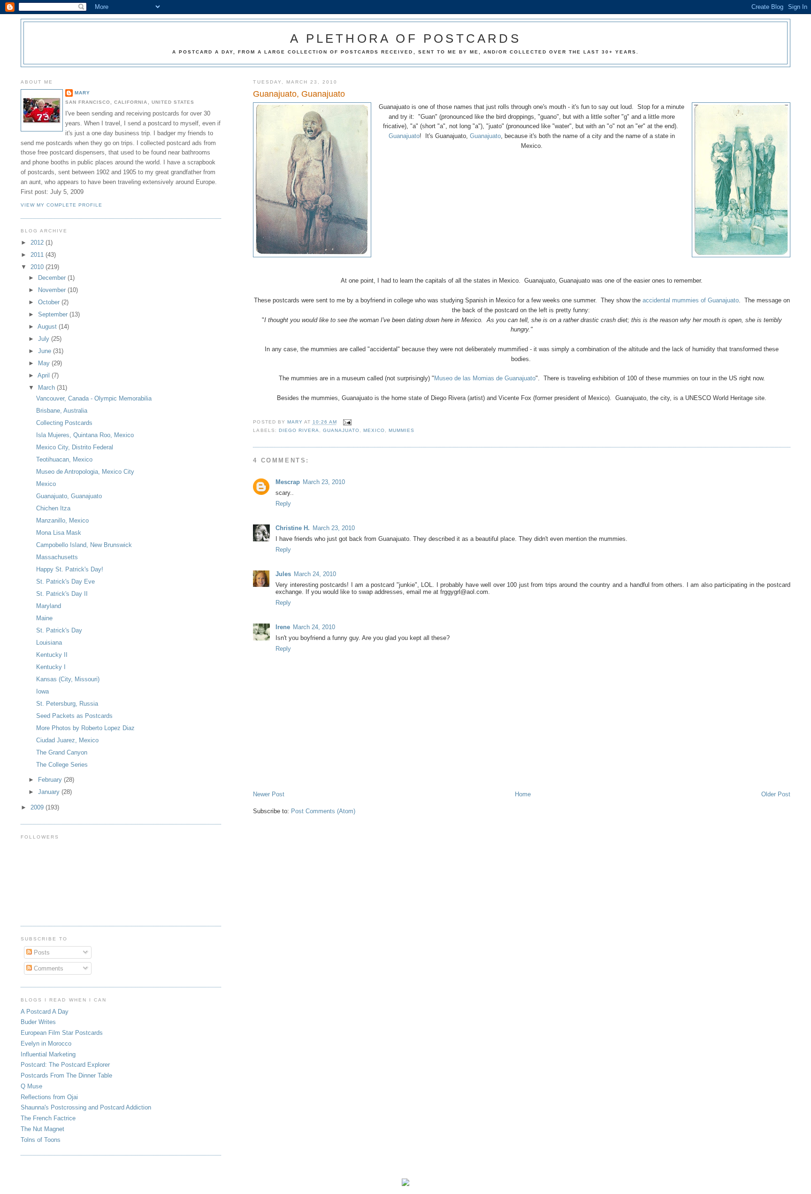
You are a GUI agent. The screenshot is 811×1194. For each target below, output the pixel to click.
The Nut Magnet (42, 1128)
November (53, 289)
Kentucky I (51, 666)
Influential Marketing (48, 1054)
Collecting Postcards (64, 422)
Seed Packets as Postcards (74, 715)
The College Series (62, 764)
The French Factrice (48, 1118)
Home (523, 794)
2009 (38, 807)
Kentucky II (52, 654)
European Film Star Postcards (62, 1032)
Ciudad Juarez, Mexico (67, 740)
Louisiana (49, 642)
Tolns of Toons (41, 1139)
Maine (44, 618)
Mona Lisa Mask (58, 532)
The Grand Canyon (61, 752)
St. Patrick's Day (59, 630)
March (47, 387)
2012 (38, 242)
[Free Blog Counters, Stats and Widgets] (405, 1183)
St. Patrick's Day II (62, 593)
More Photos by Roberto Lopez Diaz (85, 728)
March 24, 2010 (315, 574)
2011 (38, 254)
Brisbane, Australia (61, 410)
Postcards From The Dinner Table (66, 1075)
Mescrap (287, 481)
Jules (283, 574)
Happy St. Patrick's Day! (69, 569)
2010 (38, 266)
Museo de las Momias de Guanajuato (485, 378)
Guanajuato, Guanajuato (69, 496)
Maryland (48, 605)
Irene (282, 627)
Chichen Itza (53, 508)
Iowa (42, 691)
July (44, 338)
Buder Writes (38, 1021)
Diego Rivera (299, 430)
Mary (82, 92)
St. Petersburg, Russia (67, 703)
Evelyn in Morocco (46, 1043)
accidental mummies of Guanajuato (691, 300)
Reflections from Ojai (49, 1097)
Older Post (775, 794)
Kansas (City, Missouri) (67, 679)
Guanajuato (404, 135)
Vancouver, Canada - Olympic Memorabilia (94, 398)
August (48, 326)
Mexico (374, 430)
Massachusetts (57, 557)
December (53, 277)
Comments (47, 968)
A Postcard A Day (45, 1011)
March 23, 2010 (324, 481)
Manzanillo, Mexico (62, 520)
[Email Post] (347, 422)
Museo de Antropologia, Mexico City (85, 471)
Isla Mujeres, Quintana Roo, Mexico (85, 435)
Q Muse (31, 1086)
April (45, 375)
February (51, 779)
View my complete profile (61, 205)
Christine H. (292, 528)
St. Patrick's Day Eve (65, 581)
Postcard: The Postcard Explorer (65, 1064)
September (53, 314)
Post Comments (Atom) (323, 811)
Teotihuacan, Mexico (64, 459)
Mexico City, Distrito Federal (74, 447)
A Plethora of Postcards (405, 38)
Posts (41, 952)
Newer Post (268, 794)
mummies (401, 430)
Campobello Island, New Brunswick (84, 544)
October (49, 302)
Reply (283, 503)
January (49, 791)
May (45, 363)
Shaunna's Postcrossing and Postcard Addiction (86, 1107)
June (45, 350)
